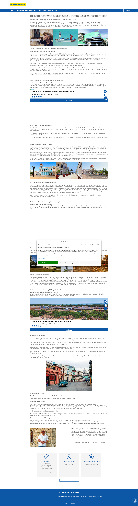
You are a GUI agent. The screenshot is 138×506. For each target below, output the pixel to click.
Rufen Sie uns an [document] (69, 461)
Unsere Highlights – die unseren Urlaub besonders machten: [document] (48, 48)
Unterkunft (29, 10)
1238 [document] (69, 100)
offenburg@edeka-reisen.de (91, 464)
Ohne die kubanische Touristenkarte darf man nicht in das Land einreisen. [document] (52, 398)
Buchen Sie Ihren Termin (69, 480)
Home (11, 10)
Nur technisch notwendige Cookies (69, 263)
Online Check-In (80, 496)
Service (86, 496)
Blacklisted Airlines (94, 496)
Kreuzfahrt (37, 10)
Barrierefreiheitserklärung (63, 498)
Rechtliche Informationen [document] (68, 492)
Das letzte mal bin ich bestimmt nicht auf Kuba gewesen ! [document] (88, 442)
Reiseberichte (52, 10)
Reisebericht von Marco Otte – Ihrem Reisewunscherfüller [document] (68, 16)
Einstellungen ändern (90, 263)
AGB (101, 496)
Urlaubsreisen (19, 10)
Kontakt (127, 10)
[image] (32, 89)
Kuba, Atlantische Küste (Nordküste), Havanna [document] (45, 94)
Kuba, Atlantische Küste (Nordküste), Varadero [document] (45, 324)
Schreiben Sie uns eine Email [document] (91, 461)
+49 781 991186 (69, 464)
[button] (69, 465)
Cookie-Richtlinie (41, 258)
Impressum (60, 496)
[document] (69, 20)
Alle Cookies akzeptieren (48, 263)
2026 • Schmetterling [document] (69, 503)
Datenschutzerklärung (69, 496)
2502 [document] (69, 329)
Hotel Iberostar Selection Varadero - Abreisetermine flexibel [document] (51, 321)
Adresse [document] (46, 461)
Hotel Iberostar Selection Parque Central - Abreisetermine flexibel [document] (53, 91)
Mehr (44, 10)
